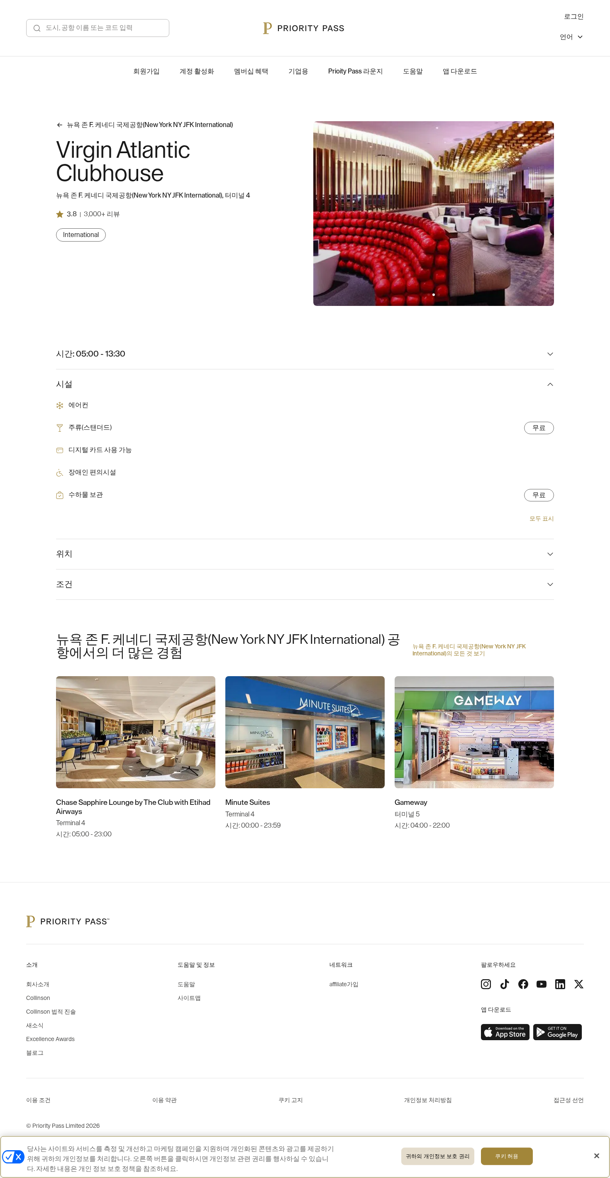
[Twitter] (579, 984)
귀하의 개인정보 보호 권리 (438, 1156)
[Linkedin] (560, 984)
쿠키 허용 (506, 1156)
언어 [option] (566, 37)
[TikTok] (505, 984)
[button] (428, 294)
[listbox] (572, 38)
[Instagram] (486, 984)
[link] (505, 1032)
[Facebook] (523, 984)
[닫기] (597, 1156)
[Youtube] (542, 984)
